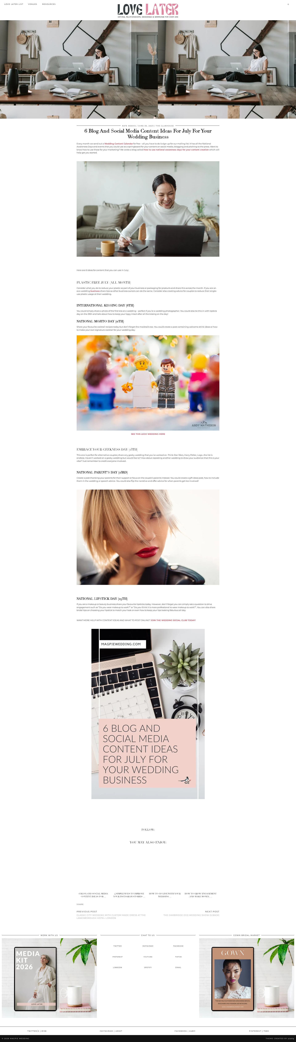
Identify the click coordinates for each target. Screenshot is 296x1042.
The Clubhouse (165, 126)
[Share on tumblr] (90, 904)
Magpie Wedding (19, 1039)
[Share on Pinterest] (89, 904)
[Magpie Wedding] (148, 10)
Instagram (111, 1031)
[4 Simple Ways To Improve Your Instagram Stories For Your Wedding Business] (130, 869)
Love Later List (13, 4)
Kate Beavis (129, 126)
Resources (49, 4)
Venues (32, 4)
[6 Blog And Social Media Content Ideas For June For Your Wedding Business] (94, 869)
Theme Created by (280, 1039)
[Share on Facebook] (85, 904)
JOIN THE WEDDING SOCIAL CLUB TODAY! (173, 620)
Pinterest (259, 1031)
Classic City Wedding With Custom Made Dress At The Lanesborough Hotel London (111, 914)
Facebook (185, 1031)
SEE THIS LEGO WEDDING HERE (148, 434)
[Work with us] (49, 1017)
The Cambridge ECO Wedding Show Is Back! (191, 913)
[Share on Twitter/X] (87, 904)
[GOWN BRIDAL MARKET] (246, 1017)
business (95, 291)
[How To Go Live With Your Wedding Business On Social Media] (166, 869)
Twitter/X (37, 1031)
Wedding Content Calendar (118, 143)
